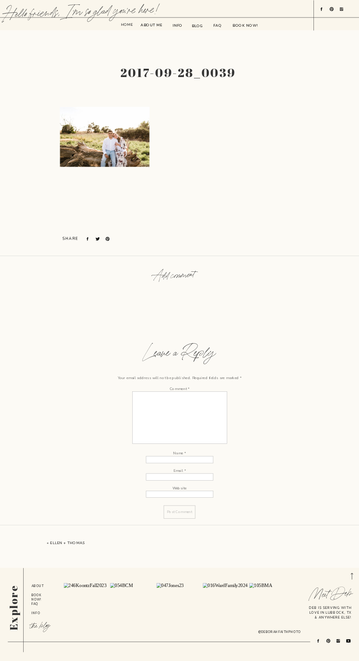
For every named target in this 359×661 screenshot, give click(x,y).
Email (179, 470)
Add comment (174, 276)
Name (179, 453)
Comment (180, 388)
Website (179, 487)
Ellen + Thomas (67, 543)
